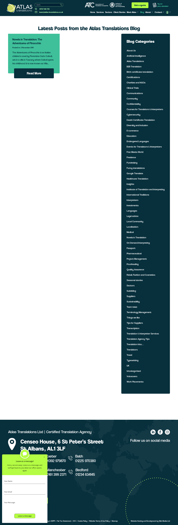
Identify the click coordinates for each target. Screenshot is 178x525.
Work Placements (135, 381)
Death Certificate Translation (141, 120)
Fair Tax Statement (64, 521)
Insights (130, 184)
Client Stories (119, 12)
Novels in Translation (136, 237)
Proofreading (133, 264)
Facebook (160, 432)
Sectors (108, 12)
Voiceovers (132, 376)
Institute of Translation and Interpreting (146, 189)
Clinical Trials (133, 88)
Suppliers (131, 296)
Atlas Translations (135, 61)
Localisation (132, 226)
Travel (129, 355)
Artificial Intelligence (136, 55)
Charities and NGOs (136, 82)
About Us (131, 50)
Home (92, 12)
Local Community (135, 221)
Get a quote (140, 5)
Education (131, 136)
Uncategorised (134, 371)
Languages (132, 210)
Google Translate (135, 173)
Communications (135, 93)
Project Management (137, 258)
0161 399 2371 (56, 474)
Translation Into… (135, 344)
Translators (132, 349)
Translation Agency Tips (138, 339)
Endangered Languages (138, 141)
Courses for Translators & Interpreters (145, 109)
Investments (133, 205)
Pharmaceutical (134, 253)
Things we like (133, 317)
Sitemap (115, 521)
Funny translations (136, 168)
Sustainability (133, 301)
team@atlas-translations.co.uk (51, 12)
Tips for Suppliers (135, 323)
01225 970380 (85, 460)
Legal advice (132, 216)
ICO (74, 521)
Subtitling (131, 290)
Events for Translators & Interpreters (144, 146)
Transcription (133, 328)
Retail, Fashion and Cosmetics (141, 274)
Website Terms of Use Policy (99, 521)
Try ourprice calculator (162, 5)
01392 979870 (56, 460)
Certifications (133, 77)
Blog (142, 12)
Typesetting (132, 360)
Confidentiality (134, 104)
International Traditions (138, 194)
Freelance (131, 157)
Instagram (167, 432)
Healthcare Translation (137, 178)
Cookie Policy (82, 521)
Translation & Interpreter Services (143, 333)
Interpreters (132, 200)
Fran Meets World (135, 152)
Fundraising (132, 162)
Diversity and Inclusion (137, 125)
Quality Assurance (135, 269)
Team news (132, 306)
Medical (130, 232)
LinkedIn (153, 432)
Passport (131, 248)
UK (128, 365)
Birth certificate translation (140, 71)
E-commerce (133, 130)
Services (100, 12)
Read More (34, 73)
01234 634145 (85, 474)
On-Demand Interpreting (138, 242)
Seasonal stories (135, 280)
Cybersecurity (133, 114)
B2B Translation (134, 66)
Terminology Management (139, 312)
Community (132, 98)
